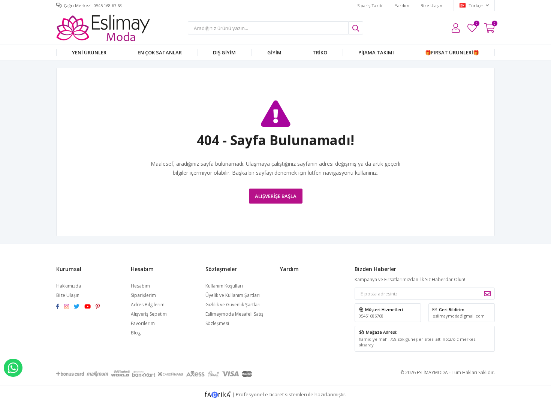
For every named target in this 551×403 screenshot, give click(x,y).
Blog (136, 333)
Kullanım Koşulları (224, 286)
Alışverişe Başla (275, 196)
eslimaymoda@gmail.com (459, 316)
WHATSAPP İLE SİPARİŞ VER (13, 368)
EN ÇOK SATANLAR (160, 52)
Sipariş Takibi (370, 5)
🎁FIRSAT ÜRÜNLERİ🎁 (452, 52)
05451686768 (371, 316)
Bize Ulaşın (431, 5)
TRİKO (320, 52)
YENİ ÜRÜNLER (89, 52)
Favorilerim (476, 24)
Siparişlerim (143, 295)
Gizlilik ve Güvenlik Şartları (233, 304)
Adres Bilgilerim (148, 304)
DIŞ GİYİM (224, 52)
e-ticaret (274, 394)
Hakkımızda (68, 286)
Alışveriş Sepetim (149, 314)
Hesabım (140, 286)
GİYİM (274, 52)
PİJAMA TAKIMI (376, 52)
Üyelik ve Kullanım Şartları (232, 295)
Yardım (402, 5)
